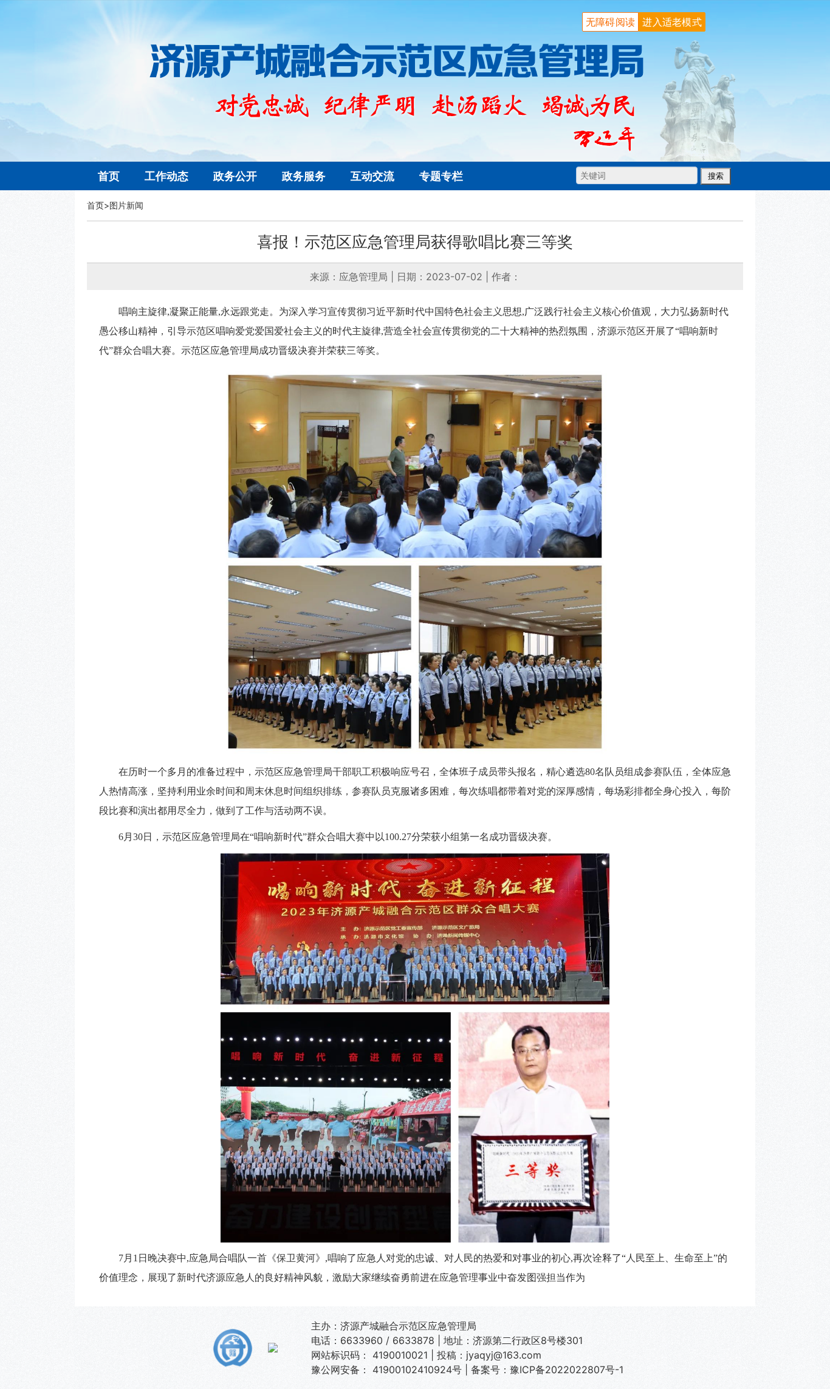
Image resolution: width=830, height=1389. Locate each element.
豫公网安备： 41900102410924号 (386, 1369)
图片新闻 (126, 205)
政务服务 (304, 176)
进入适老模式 (672, 22)
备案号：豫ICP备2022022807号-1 (547, 1369)
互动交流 (372, 176)
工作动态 (166, 176)
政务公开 (235, 176)
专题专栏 (441, 176)
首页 (109, 176)
